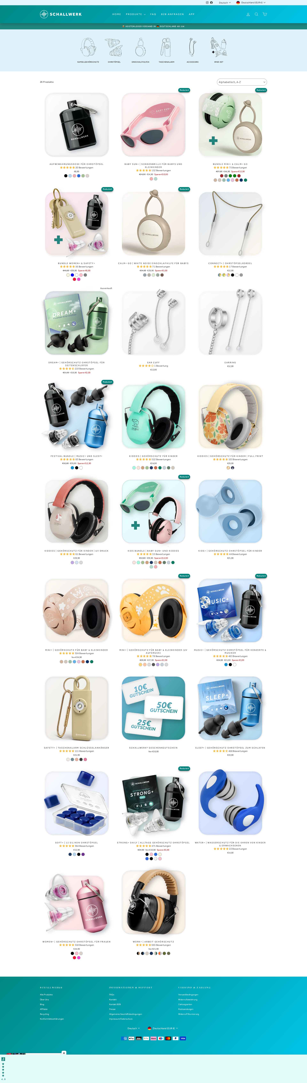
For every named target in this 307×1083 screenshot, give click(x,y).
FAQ (153, 14)
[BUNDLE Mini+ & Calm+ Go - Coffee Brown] (221, 175)
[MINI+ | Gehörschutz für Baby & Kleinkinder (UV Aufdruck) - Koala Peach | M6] (144, 664)
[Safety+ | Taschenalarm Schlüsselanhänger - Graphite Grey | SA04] (81, 759)
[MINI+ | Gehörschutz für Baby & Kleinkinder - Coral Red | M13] (83, 661)
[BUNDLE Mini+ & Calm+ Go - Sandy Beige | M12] (219, 180)
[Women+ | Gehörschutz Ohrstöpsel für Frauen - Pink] (76, 953)
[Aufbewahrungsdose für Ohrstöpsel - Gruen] (83, 175)
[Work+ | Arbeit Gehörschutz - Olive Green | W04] (164, 953)
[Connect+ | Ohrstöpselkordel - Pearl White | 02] (236, 275)
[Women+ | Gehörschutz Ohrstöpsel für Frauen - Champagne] (81, 953)
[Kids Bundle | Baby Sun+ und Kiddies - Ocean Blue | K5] (151, 562)
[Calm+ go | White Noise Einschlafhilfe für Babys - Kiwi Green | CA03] (153, 275)
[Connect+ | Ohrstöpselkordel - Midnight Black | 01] (232, 275)
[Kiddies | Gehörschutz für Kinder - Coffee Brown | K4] (142, 467)
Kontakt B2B (115, 1004)
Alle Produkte (46, 994)
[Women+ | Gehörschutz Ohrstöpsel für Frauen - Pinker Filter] (78, 957)
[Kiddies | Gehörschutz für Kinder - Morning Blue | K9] (164, 467)
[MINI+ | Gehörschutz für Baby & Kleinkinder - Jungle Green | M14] (91, 661)
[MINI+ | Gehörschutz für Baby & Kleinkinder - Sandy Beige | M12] (65, 661)
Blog (42, 1004)
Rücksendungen (185, 1009)
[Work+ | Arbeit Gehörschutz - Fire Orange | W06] (159, 953)
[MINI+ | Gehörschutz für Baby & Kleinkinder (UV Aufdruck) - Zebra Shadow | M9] (153, 664)
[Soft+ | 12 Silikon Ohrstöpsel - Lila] (83, 854)
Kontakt (113, 999)
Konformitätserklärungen (52, 1019)
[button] (67, 167)
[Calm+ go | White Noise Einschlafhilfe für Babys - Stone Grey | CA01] (144, 275)
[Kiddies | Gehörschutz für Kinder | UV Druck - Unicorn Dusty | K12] (81, 562)
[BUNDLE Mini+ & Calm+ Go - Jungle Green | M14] (245, 180)
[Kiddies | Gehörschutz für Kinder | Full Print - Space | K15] (232, 467)
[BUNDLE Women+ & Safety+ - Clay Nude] (76, 275)
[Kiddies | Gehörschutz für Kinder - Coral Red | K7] (155, 467)
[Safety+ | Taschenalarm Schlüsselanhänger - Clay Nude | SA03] (76, 759)
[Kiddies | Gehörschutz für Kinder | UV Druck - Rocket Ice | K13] (76, 562)
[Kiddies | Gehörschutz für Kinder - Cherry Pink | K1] (138, 467)
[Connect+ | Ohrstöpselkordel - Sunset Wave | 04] (219, 275)
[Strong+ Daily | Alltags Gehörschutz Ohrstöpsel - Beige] (159, 854)
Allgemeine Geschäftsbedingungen (125, 1014)
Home (116, 14)
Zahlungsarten (185, 1004)
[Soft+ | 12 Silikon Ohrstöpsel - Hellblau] (74, 854)
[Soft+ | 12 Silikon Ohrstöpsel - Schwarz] (78, 854)
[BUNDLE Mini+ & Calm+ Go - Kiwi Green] (230, 175)
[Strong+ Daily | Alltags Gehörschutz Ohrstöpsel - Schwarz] (147, 854)
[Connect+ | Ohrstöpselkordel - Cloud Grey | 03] (241, 275)
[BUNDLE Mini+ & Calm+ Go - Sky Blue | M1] (228, 180)
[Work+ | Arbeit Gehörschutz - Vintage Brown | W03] (138, 953)
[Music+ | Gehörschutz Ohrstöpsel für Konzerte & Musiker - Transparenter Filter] (234, 664)
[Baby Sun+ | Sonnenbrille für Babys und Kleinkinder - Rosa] (151, 178)
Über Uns (44, 999)
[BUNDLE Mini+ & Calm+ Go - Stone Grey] (226, 175)
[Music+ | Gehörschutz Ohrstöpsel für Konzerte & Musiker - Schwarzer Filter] (230, 664)
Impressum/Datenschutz (121, 1019)
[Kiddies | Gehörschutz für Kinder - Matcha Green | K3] (147, 467)
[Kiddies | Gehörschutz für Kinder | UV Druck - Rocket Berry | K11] (72, 562)
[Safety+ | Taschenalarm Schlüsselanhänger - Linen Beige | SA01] (68, 759)
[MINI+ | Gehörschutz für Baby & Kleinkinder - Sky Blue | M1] (74, 661)
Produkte (134, 14)
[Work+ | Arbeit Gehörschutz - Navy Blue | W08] (151, 953)
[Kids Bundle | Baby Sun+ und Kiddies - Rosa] (155, 566)
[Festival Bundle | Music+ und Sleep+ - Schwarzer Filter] (76, 467)
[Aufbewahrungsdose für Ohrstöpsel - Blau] (78, 175)
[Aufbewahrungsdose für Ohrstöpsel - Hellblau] (70, 175)
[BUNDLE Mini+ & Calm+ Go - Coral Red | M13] (236, 180)
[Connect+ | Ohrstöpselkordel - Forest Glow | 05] (223, 275)
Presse (112, 1009)
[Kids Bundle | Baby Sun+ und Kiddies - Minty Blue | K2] (138, 562)
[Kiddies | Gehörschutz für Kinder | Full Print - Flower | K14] (228, 467)
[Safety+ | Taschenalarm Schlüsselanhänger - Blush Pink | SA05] (85, 759)
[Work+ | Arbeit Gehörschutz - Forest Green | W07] (155, 953)
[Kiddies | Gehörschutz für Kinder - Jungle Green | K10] (159, 467)
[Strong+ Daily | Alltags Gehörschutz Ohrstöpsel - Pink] (151, 854)
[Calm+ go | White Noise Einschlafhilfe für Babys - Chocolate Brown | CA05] (162, 275)
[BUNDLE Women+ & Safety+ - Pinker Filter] (78, 279)
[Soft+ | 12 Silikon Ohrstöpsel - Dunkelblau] (70, 854)
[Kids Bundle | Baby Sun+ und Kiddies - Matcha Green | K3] (142, 562)
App (192, 14)
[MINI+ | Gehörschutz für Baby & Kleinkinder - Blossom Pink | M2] (78, 661)
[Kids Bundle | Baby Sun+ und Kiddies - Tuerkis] (151, 566)
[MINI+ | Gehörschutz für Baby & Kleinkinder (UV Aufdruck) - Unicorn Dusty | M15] (166, 664)
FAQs (111, 994)
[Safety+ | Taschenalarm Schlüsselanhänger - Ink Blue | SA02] (72, 759)
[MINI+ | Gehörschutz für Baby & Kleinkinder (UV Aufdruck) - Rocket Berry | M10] (157, 664)
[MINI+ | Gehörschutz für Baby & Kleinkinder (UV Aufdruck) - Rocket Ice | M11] (162, 664)
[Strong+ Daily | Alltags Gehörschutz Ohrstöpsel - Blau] (155, 854)
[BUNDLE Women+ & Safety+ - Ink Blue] (72, 275)
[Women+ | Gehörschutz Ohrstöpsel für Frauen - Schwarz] (72, 953)
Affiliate (43, 1009)
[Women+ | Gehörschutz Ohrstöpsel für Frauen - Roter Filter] (74, 957)
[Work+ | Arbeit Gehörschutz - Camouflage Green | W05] (168, 953)
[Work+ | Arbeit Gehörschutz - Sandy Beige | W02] (147, 953)
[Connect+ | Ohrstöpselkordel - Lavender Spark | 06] (228, 275)
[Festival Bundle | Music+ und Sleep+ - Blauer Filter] (72, 467)
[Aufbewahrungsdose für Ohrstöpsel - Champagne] (87, 175)
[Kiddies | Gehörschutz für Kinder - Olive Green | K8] (168, 467)
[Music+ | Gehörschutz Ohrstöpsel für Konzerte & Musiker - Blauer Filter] (226, 664)
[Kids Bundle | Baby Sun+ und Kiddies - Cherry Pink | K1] (134, 562)
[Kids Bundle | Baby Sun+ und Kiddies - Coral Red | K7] (159, 562)
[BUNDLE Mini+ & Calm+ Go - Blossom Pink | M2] (232, 180)
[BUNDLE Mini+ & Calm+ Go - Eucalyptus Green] (234, 175)
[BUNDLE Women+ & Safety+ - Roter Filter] (74, 279)
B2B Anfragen (172, 14)
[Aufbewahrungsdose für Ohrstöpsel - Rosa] (74, 175)
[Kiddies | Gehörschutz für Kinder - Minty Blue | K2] (134, 467)
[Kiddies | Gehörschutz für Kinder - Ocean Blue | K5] (151, 467)
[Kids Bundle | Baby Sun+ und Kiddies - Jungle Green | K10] (172, 562)
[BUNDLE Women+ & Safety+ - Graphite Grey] (85, 275)
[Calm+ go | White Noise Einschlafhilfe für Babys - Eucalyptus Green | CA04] (157, 275)
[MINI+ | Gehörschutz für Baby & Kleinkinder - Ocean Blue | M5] (87, 661)
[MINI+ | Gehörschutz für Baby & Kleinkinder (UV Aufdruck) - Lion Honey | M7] (140, 664)
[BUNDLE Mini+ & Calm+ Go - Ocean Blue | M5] (241, 180)
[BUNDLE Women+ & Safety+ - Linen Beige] (68, 275)
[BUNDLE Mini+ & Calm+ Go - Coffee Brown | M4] (215, 180)
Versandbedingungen (188, 994)
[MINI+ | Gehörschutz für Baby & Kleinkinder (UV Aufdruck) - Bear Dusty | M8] (149, 664)
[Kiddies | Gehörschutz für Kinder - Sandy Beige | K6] (172, 467)
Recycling (44, 1014)
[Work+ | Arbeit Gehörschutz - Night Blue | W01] (142, 953)
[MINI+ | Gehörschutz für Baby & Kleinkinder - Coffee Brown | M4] (61, 661)
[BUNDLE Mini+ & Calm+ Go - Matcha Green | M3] (223, 180)
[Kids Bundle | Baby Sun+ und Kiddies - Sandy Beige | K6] (155, 562)
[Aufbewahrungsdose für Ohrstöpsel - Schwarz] (65, 175)
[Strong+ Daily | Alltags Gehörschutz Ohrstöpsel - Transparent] (155, 858)
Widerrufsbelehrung (187, 999)
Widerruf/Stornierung (188, 1014)
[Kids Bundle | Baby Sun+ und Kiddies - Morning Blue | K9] (168, 562)
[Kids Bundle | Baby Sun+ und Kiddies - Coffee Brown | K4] (147, 562)
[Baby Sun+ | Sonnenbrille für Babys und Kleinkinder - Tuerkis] (155, 178)
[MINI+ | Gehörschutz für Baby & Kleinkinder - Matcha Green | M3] (70, 661)
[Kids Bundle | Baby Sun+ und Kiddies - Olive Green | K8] (164, 562)
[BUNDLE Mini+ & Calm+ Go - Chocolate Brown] (238, 175)
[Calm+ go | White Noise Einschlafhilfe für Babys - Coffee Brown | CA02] (149, 275)
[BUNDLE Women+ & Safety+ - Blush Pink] (81, 275)
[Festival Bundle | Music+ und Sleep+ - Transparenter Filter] (81, 467)
